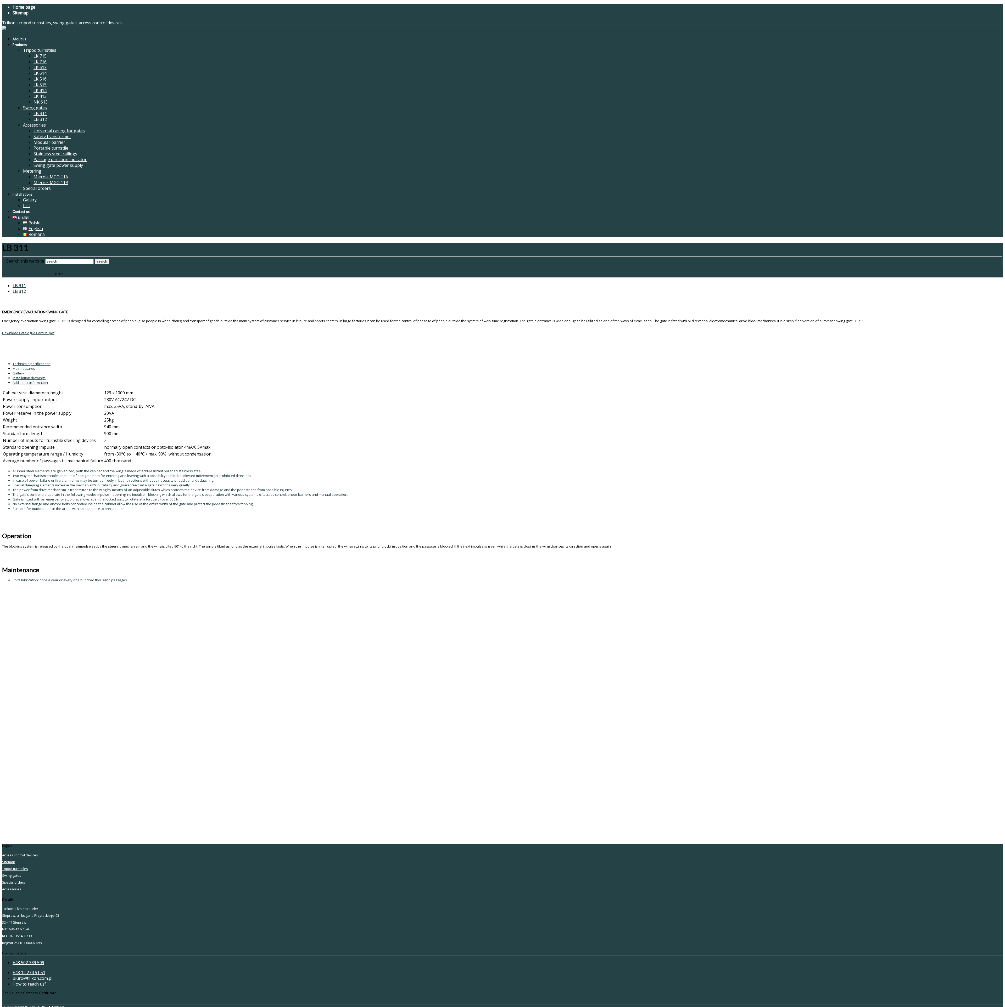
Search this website (25, 261)
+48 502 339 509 (28, 962)
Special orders (13, 882)
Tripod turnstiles (15, 868)
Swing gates (44, 274)
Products (27, 274)
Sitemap (8, 862)
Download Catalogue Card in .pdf (28, 333)
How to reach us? (29, 984)
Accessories (11, 889)
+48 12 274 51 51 (29, 972)
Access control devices (20, 855)
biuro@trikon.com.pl (32, 978)
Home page (11, 274)
